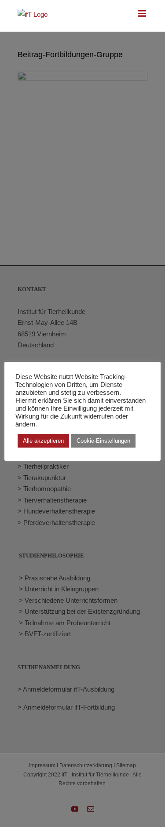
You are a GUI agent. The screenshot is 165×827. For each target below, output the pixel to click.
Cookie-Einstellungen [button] (103, 440)
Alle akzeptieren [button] (43, 440)
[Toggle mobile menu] (142, 13)
